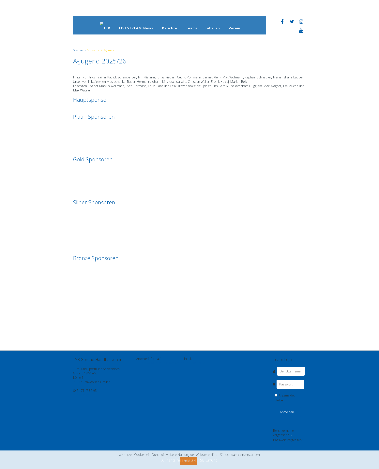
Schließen (188, 461)
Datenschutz (175, 363)
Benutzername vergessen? (283, 432)
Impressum (158, 363)
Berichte (169, 28)
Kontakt (144, 363)
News (148, 28)
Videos (192, 363)
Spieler (201, 363)
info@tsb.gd (81, 395)
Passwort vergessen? (288, 440)
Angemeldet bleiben (285, 398)
